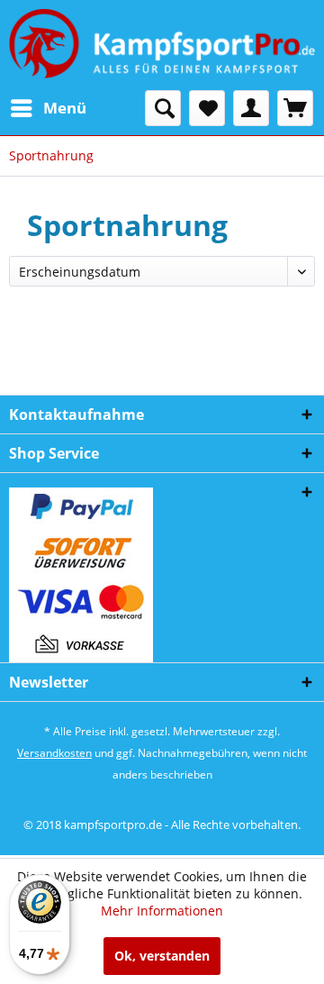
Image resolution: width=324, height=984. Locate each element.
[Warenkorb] (295, 108)
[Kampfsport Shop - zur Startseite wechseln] (162, 45)
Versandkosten (54, 753)
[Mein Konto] (251, 108)
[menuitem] (47, 108)
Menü (64, 107)
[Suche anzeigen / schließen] (163, 108)
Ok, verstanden (162, 955)
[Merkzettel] (207, 108)
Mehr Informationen (162, 910)
